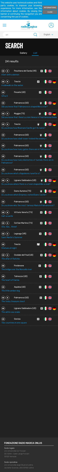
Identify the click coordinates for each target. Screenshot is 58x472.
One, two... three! (9, 227)
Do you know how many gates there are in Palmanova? (26, 149)
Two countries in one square (14, 323)
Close (50, 12)
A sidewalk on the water (12, 85)
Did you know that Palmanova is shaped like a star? (24, 107)
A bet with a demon (10, 75)
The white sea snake (10, 312)
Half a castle (7, 216)
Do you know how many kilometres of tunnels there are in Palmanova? (27, 161)
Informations (50, 8)
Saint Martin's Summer (11, 237)
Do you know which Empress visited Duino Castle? (23, 195)
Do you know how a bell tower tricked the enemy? (23, 139)
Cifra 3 (4, 96)
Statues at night (9, 248)
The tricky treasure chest (13, 301)
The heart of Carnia (10, 280)
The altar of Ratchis (10, 259)
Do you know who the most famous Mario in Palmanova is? (27, 205)
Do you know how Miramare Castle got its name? (23, 128)
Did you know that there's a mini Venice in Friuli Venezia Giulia (29, 117)
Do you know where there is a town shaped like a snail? (26, 184)
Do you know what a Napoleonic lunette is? (20, 173)
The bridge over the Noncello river (16, 269)
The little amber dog (10, 291)
